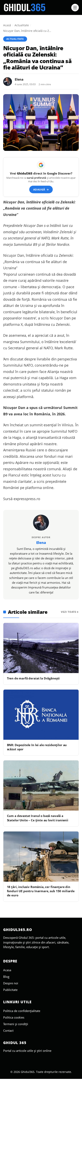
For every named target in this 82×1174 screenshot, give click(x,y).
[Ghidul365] (36, 7)
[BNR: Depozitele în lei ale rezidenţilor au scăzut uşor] (41, 715)
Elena (19, 79)
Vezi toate (68, 612)
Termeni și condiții (15, 1024)
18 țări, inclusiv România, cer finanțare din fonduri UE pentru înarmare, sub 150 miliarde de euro (41, 891)
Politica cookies (13, 1017)
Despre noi (10, 983)
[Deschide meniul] (75, 7)
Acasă (7, 25)
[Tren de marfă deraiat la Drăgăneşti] (41, 648)
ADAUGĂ (41, 189)
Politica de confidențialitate (21, 1011)
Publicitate (10, 990)
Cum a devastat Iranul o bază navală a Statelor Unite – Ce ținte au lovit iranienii (37, 818)
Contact (8, 1030)
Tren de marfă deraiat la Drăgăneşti (33, 678)
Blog (6, 977)
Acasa (7, 970)
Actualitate (22, 25)
